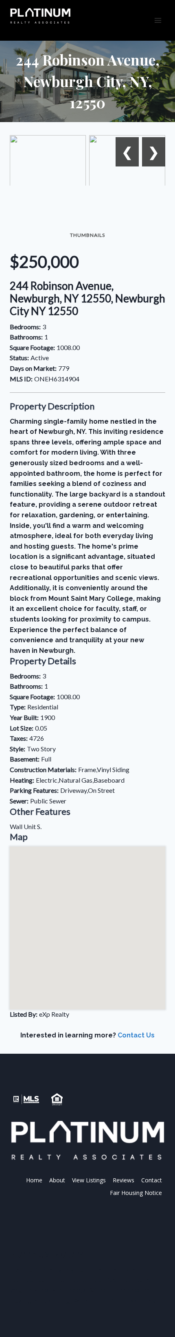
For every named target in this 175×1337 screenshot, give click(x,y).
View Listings (89, 1180)
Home (34, 1180)
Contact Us (136, 1035)
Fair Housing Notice (136, 1193)
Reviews (123, 1180)
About (57, 1180)
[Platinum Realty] (40, 16)
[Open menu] (157, 20)
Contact (151, 1180)
